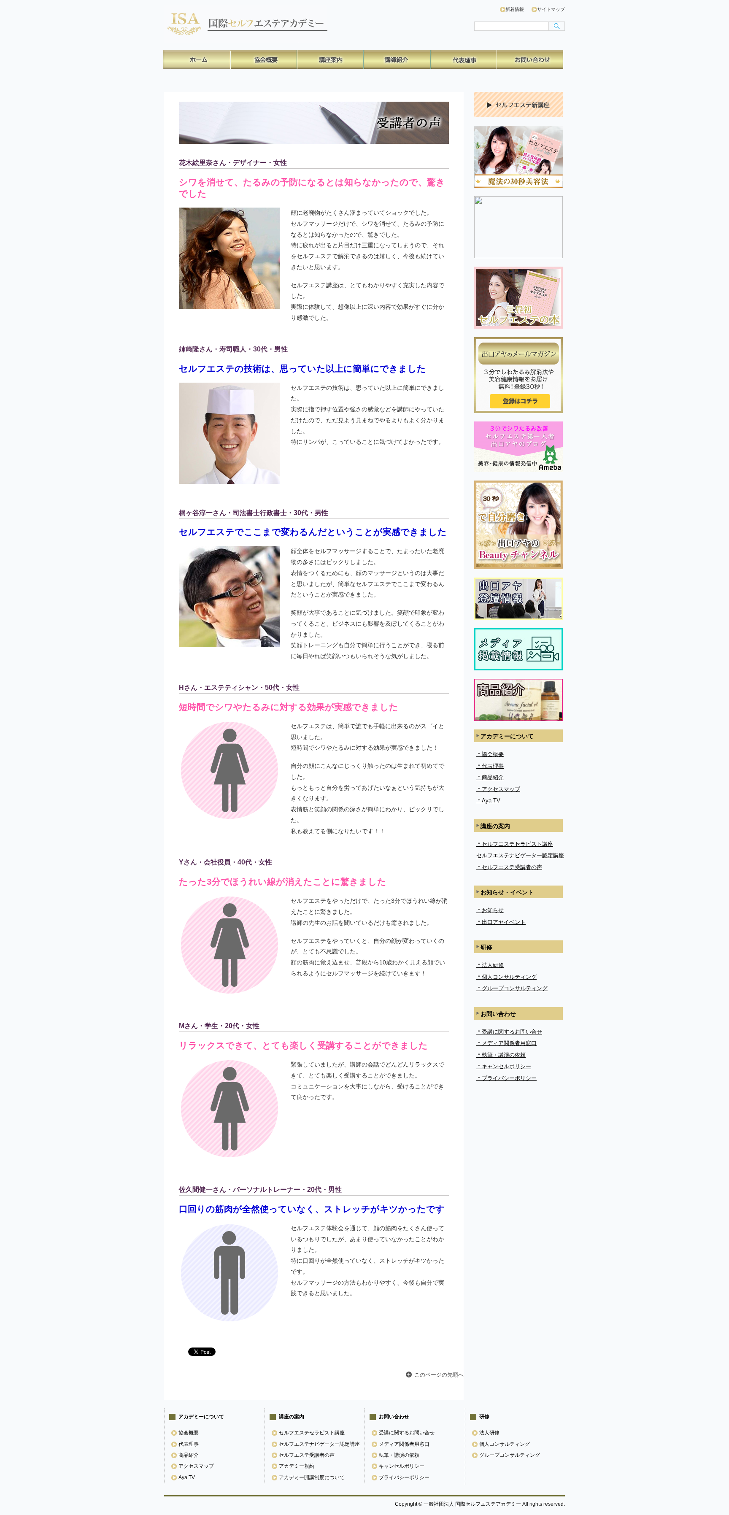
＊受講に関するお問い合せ (509, 1032)
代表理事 (463, 59)
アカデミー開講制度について (312, 1477)
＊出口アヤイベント (501, 922)
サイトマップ (551, 9)
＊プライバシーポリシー (506, 1078)
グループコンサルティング (509, 1455)
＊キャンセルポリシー (503, 1066)
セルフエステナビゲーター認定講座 (520, 855)
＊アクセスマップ (498, 789)
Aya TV (186, 1477)
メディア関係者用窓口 (404, 1444)
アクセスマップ (196, 1466)
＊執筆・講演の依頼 (501, 1055)
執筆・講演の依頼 (399, 1455)
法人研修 (489, 1433)
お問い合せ (530, 59)
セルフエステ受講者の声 (307, 1455)
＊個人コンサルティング (506, 977)
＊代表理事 (490, 766)
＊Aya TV (488, 800)
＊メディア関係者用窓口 (506, 1043)
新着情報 (514, 9)
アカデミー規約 (296, 1466)
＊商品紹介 (490, 777)
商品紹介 (396, 59)
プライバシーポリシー (404, 1477)
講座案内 (330, 59)
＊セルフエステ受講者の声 (509, 867)
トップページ (196, 59)
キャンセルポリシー (401, 1466)
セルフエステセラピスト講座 (312, 1433)
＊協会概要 (490, 754)
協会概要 (263, 59)
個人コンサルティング (504, 1444)
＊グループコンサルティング (512, 988)
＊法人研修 (490, 965)
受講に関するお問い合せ (407, 1433)
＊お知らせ (490, 910)
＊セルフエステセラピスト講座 (514, 844)
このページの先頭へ (439, 1375)
